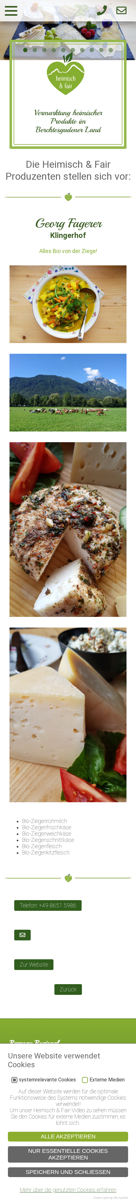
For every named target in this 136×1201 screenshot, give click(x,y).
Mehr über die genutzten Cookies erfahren (68, 1190)
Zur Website (34, 964)
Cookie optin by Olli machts (110, 1197)
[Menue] (11, 10)
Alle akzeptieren (68, 1136)
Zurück (68, 989)
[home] (66, 93)
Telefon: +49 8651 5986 (48, 905)
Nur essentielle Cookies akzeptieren (68, 1154)
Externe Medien (107, 1080)
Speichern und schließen (68, 1172)
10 (111, 50)
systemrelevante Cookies (47, 1080)
